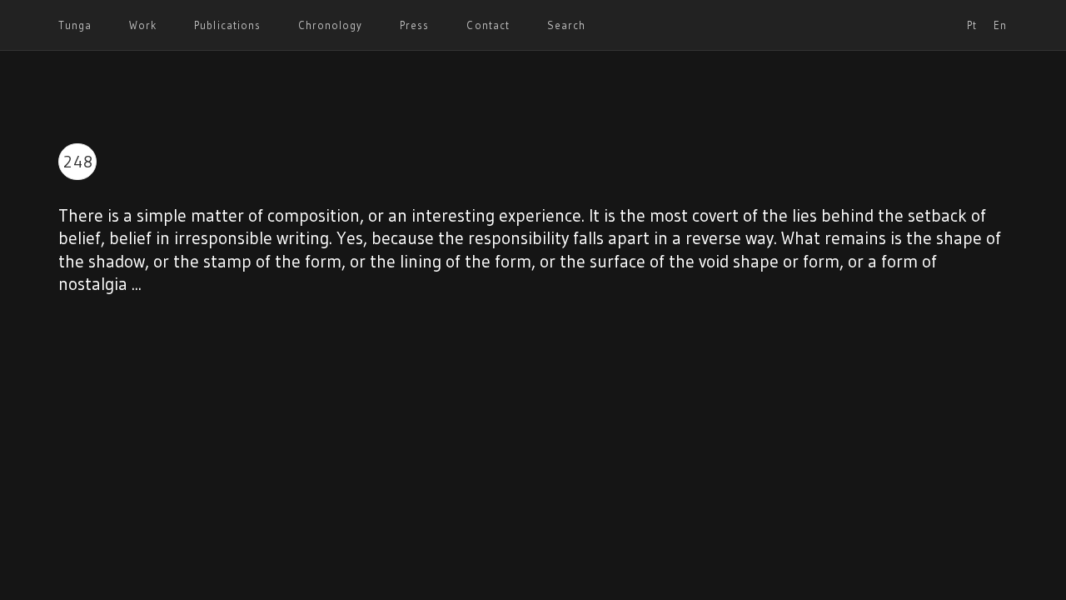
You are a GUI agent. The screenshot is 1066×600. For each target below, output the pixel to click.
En (1000, 25)
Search (566, 25)
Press (414, 25)
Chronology (330, 25)
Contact (487, 25)
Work (143, 25)
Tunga (75, 25)
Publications (227, 25)
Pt (972, 25)
